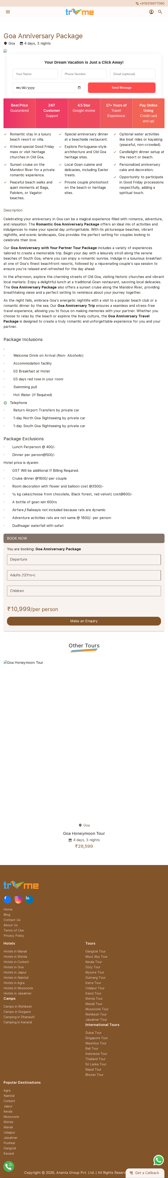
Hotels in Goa (14, 967)
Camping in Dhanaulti (19, 1017)
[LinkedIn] (29, 900)
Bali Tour (91, 1048)
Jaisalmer (11, 1138)
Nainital (9, 1096)
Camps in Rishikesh (18, 1006)
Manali (8, 1127)
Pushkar (9, 1143)
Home (8, 909)
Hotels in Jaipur (15, 972)
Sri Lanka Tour (95, 1064)
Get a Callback (144, 1173)
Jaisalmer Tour (96, 1019)
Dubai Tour (93, 1033)
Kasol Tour (93, 993)
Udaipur (9, 1132)
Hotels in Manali (15, 951)
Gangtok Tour (95, 951)
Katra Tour (93, 983)
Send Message (121, 87)
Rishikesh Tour (96, 1014)
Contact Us (12, 920)
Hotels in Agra (14, 983)
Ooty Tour (92, 967)
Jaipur (8, 1106)
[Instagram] (18, 900)
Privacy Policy (14, 935)
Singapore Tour (96, 1038)
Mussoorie (11, 1117)
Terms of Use (14, 930)
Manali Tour (93, 1004)
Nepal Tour (93, 1069)
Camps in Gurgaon (17, 1012)
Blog (7, 914)
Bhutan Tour (94, 1075)
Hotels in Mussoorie (18, 988)
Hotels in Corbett (16, 962)
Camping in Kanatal (18, 1022)
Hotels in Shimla (15, 956)
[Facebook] (7, 900)
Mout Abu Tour (96, 956)
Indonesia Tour (96, 1054)
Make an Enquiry (84, 621)
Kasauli (9, 1153)
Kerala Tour (93, 962)
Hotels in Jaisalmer (18, 993)
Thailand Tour (95, 1059)
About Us (11, 925)
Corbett (9, 1101)
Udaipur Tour (95, 988)
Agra (7, 1090)
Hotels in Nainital (16, 977)
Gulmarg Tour (95, 977)
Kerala (8, 1111)
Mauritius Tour (96, 1043)
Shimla (8, 1122)
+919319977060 (149, 3)
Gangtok (10, 1148)
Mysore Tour (94, 972)
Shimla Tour (94, 998)
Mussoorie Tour (96, 1009)
